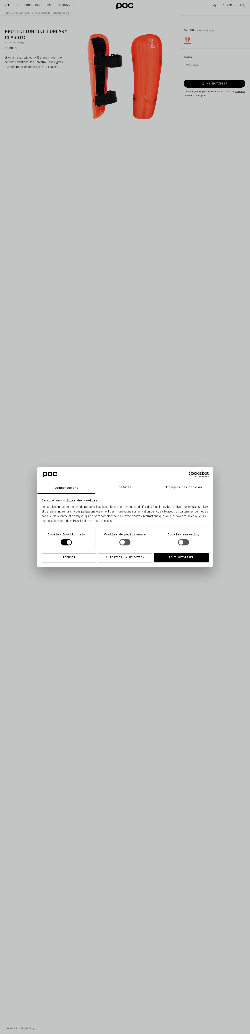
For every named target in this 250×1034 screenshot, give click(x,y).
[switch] (124, 542)
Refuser (68, 557)
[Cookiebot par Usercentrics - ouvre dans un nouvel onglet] (191, 474)
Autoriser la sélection (125, 557)
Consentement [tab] (66, 487)
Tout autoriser (181, 557)
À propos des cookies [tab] (183, 487)
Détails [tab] (125, 487)
